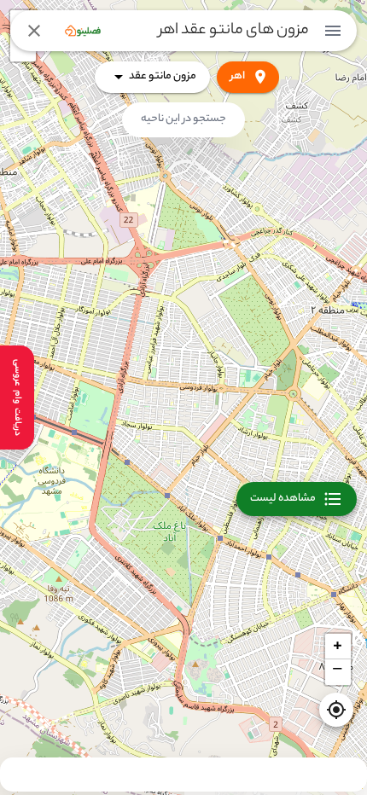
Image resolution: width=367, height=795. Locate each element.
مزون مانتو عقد (162, 76)
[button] (338, 646)
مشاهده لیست (283, 499)
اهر (237, 76)
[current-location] (336, 710)
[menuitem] (333, 30)
